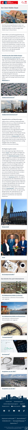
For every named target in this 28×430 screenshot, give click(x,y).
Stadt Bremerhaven (14, 156)
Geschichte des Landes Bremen (12, 57)
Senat (7, 152)
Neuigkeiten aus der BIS (8, 388)
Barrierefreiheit (21, 418)
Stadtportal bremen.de (8, 97)
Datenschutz (13, 423)
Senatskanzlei (9, 188)
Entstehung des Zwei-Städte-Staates (12, 55)
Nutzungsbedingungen (19, 421)
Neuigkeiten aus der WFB (8, 371)
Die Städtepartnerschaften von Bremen (12, 295)
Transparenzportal (7, 337)
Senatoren (11, 177)
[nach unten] (26, 428)
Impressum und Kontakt (8, 418)
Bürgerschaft (15, 136)
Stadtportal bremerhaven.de (9, 114)
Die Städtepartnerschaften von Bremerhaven (13, 316)
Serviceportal (5, 354)
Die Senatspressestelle (8, 274)
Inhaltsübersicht (6, 421)
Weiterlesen (5, 80)
